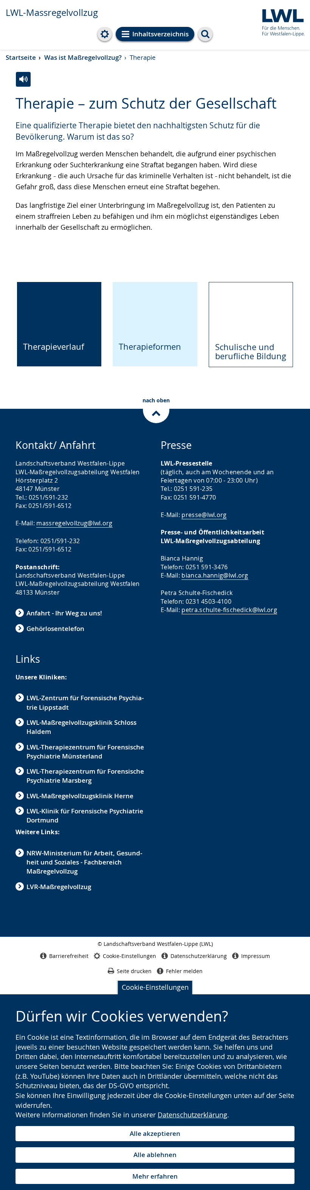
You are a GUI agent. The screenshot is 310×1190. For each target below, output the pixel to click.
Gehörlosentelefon (55, 628)
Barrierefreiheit (68, 955)
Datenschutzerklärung (192, 1114)
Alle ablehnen (155, 1154)
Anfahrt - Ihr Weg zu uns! (64, 613)
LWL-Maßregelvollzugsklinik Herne (79, 795)
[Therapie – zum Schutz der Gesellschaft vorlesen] (23, 79)
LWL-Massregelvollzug (52, 12)
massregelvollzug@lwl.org (74, 523)
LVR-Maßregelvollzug (58, 886)
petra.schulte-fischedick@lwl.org (229, 610)
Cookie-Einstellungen (155, 987)
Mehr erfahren (155, 1176)
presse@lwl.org (203, 515)
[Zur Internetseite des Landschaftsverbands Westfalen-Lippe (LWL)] (280, 21)
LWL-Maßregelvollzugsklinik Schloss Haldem (81, 727)
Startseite (21, 57)
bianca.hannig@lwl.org (214, 575)
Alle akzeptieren (155, 1133)
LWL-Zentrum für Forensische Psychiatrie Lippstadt (85, 702)
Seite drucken (134, 971)
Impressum (255, 955)
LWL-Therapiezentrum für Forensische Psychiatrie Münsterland (85, 751)
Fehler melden (184, 971)
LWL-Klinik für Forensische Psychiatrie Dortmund (84, 815)
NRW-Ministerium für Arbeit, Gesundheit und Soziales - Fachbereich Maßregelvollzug (84, 862)
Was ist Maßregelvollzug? (83, 57)
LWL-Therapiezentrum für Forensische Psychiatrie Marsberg (85, 776)
